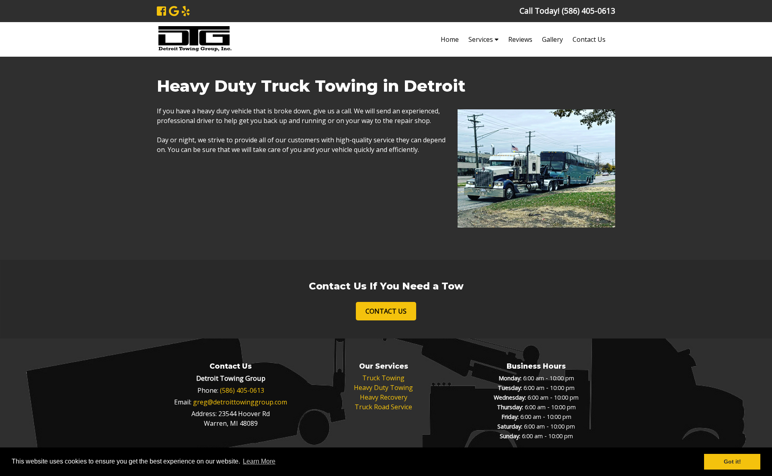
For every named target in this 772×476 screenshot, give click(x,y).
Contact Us (589, 39)
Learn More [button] (259, 461)
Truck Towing (383, 377)
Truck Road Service (383, 406)
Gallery (552, 39)
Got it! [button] (732, 461)
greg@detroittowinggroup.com (240, 402)
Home (450, 39)
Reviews (520, 39)
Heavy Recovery (383, 397)
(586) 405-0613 (242, 390)
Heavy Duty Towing (383, 387)
